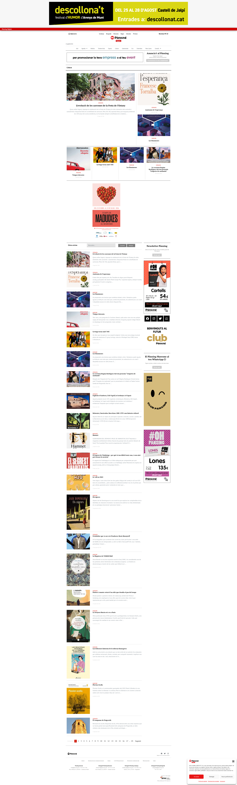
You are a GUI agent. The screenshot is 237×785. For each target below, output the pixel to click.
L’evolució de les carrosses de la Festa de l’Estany (100, 105)
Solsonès (128, 34)
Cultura (117, 48)
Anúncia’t (82, 760)
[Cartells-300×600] (157, 287)
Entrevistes (139, 48)
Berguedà (108, 34)
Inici (77, 48)
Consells (157, 48)
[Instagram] (154, 319)
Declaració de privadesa (213, 781)
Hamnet (95, 435)
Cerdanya (101, 34)
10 (101, 741)
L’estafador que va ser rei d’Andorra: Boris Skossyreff (111, 536)
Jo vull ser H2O (98, 477)
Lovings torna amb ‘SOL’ (105, 165)
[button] (233, 761)
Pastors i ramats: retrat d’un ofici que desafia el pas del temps (114, 592)
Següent (138, 741)
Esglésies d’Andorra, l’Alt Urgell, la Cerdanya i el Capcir (112, 395)
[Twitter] (160, 319)
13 (112, 741)
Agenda (83, 48)
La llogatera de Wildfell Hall (103, 556)
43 (132, 741)
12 (109, 741)
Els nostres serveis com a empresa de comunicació (96, 760)
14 (116, 741)
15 (120, 741)
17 (127, 741)
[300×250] (157, 336)
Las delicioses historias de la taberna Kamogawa (110, 649)
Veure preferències (227, 777)
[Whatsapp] (167, 319)
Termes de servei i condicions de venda (133, 760)
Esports (110, 48)
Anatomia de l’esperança (154, 110)
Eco (132, 48)
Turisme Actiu (101, 48)
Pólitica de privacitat (146, 760)
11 (105, 741)
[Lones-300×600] (157, 456)
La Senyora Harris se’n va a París (104, 612)
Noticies (93, 48)
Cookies (154, 760)
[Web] (106, 211)
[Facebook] (147, 319)
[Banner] (118, 13)
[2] (157, 399)
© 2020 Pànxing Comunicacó (118, 760)
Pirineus (135, 34)
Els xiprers (96, 497)
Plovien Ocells (98, 685)
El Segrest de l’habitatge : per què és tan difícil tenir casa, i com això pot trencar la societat (117, 456)
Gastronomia (125, 48)
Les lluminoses (154, 141)
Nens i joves (149, 48)
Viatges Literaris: (78, 175)
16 (123, 741)
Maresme (116, 34)
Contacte (108, 760)
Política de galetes (202, 781)
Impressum (222, 781)
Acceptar (196, 777)
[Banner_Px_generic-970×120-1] (105, 57)
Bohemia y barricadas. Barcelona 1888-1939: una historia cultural (116, 413)
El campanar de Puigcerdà (102, 720)
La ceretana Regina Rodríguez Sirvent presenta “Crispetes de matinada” (158, 169)
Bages (122, 34)
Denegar (211, 777)
